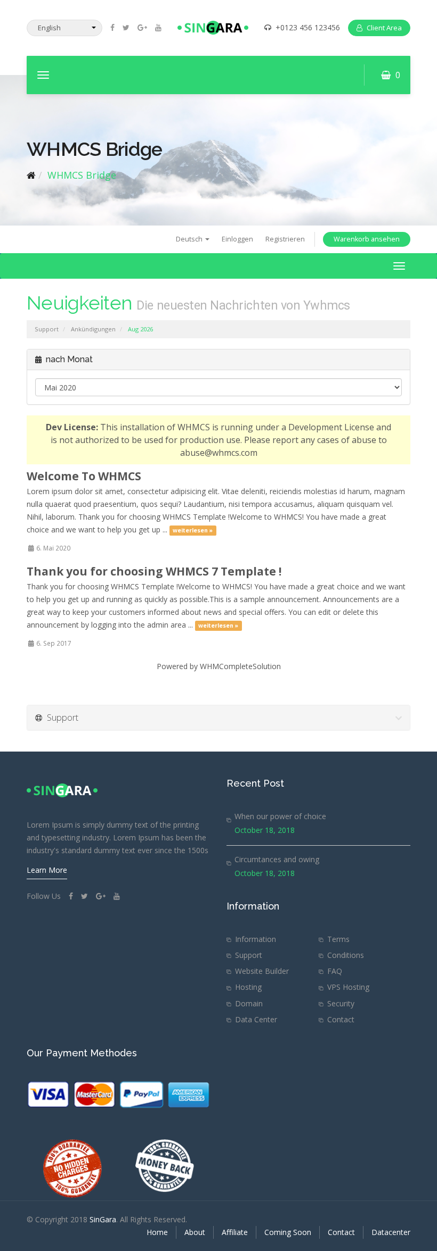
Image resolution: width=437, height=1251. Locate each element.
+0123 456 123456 (308, 27)
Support (47, 329)
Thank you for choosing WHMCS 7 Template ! (154, 571)
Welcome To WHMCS (84, 476)
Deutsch (190, 239)
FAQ (334, 971)
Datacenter (390, 1232)
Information (255, 939)
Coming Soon (287, 1232)
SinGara (103, 1219)
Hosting (248, 987)
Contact (340, 1019)
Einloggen (237, 239)
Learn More (47, 870)
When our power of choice (280, 816)
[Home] (31, 175)
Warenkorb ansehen (367, 239)
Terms (338, 939)
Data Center (256, 1019)
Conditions (345, 955)
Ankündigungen (93, 329)
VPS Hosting (348, 987)
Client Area (384, 27)
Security (340, 1003)
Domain (249, 1003)
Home (157, 1232)
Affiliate (235, 1232)
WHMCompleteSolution (240, 666)
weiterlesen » (193, 530)
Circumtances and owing (276, 859)
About (194, 1232)
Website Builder (262, 971)
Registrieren (285, 239)
